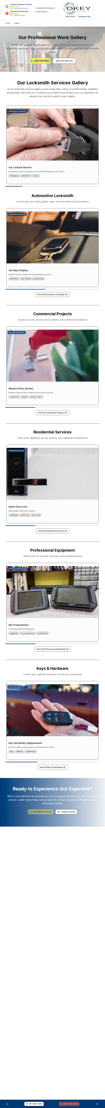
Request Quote (68, 812)
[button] (52, 144)
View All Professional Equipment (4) (52, 649)
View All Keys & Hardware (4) (53, 767)
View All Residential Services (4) (52, 531)
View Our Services (64, 61)
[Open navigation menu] (97, 1103)
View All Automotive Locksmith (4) (52, 294)
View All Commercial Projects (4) (52, 413)
